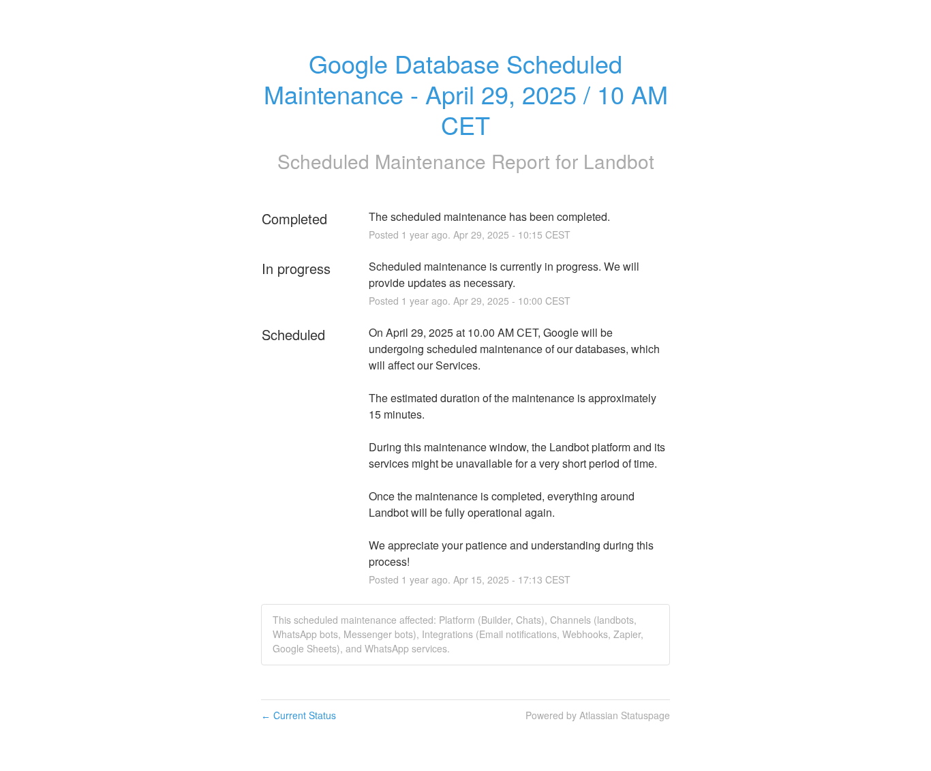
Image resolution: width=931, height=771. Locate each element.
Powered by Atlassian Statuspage (597, 715)
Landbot (618, 161)
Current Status (298, 715)
